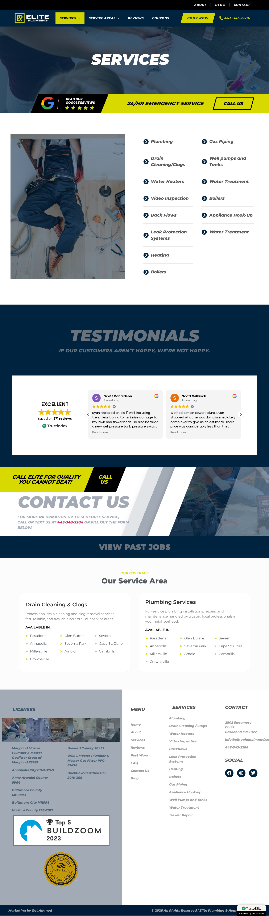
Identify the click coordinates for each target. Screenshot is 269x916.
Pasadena (38, 636)
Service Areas (102, 18)
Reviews (136, 18)
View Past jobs (134, 547)
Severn (105, 636)
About (200, 5)
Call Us (105, 479)
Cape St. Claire (111, 644)
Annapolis (38, 644)
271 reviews (62, 418)
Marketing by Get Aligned (30, 910)
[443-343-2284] (221, 18)
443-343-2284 (237, 18)
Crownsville (39, 659)
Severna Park (76, 644)
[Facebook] (229, 773)
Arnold (70, 651)
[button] (241, 414)
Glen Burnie (74, 636)
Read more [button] (100, 432)
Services (68, 18)
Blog (220, 5)
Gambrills (107, 651)
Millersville (38, 651)
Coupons (160, 18)
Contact (242, 5)
